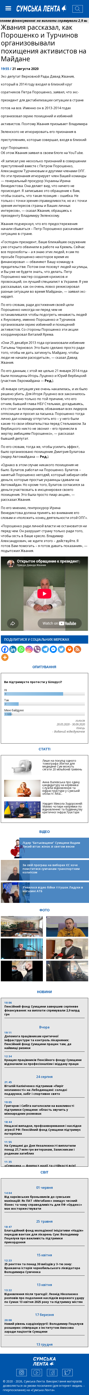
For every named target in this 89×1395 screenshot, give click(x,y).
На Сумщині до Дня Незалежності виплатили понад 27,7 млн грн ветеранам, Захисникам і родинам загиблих (40, 1149)
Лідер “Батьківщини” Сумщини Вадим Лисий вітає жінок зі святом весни (51, 844)
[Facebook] (4, 649)
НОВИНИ (44, 992)
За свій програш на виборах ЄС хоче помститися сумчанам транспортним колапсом (51, 868)
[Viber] (37, 649)
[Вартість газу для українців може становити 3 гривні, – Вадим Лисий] (67, 948)
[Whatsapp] (21, 649)
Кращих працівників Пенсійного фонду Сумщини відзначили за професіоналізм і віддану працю (43, 1062)
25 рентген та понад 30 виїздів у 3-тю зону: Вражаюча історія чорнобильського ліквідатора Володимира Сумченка (42, 1268)
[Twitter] (61, 649)
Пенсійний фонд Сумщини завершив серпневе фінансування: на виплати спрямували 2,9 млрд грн (42, 1010)
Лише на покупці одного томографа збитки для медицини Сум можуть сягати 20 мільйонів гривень (62, 765)
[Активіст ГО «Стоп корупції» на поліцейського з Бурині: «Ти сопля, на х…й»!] (22, 971)
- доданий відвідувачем (68, 731)
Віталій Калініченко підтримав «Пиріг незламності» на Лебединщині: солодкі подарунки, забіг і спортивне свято (35, 1090)
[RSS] (77, 649)
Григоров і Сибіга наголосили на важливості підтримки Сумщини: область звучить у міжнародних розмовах (39, 1110)
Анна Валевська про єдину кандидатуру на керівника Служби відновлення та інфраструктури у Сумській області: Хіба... (61, 788)
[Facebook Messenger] (53, 649)
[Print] (69, 649)
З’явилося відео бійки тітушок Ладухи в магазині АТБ (53, 889)
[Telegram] (45, 649)
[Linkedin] (13, 649)
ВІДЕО (44, 832)
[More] (4, 657)
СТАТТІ (44, 749)
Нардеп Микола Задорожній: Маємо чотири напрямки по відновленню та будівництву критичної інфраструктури (62, 808)
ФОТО (44, 910)
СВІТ (44, 1172)
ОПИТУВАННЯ (44, 667)
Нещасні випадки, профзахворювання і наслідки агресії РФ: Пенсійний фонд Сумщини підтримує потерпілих (42, 1130)
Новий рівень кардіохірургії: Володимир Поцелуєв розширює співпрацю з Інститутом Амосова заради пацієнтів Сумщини (43, 1327)
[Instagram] (29, 649)
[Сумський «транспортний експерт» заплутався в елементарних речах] (67, 926)
